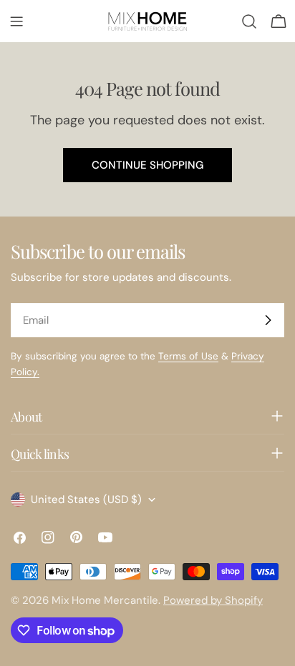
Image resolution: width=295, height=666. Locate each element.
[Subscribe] (268, 320)
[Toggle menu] (16, 21)
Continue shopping (147, 165)
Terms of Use (188, 356)
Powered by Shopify (213, 600)
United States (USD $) (86, 499)
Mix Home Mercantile (105, 600)
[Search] (249, 21)
